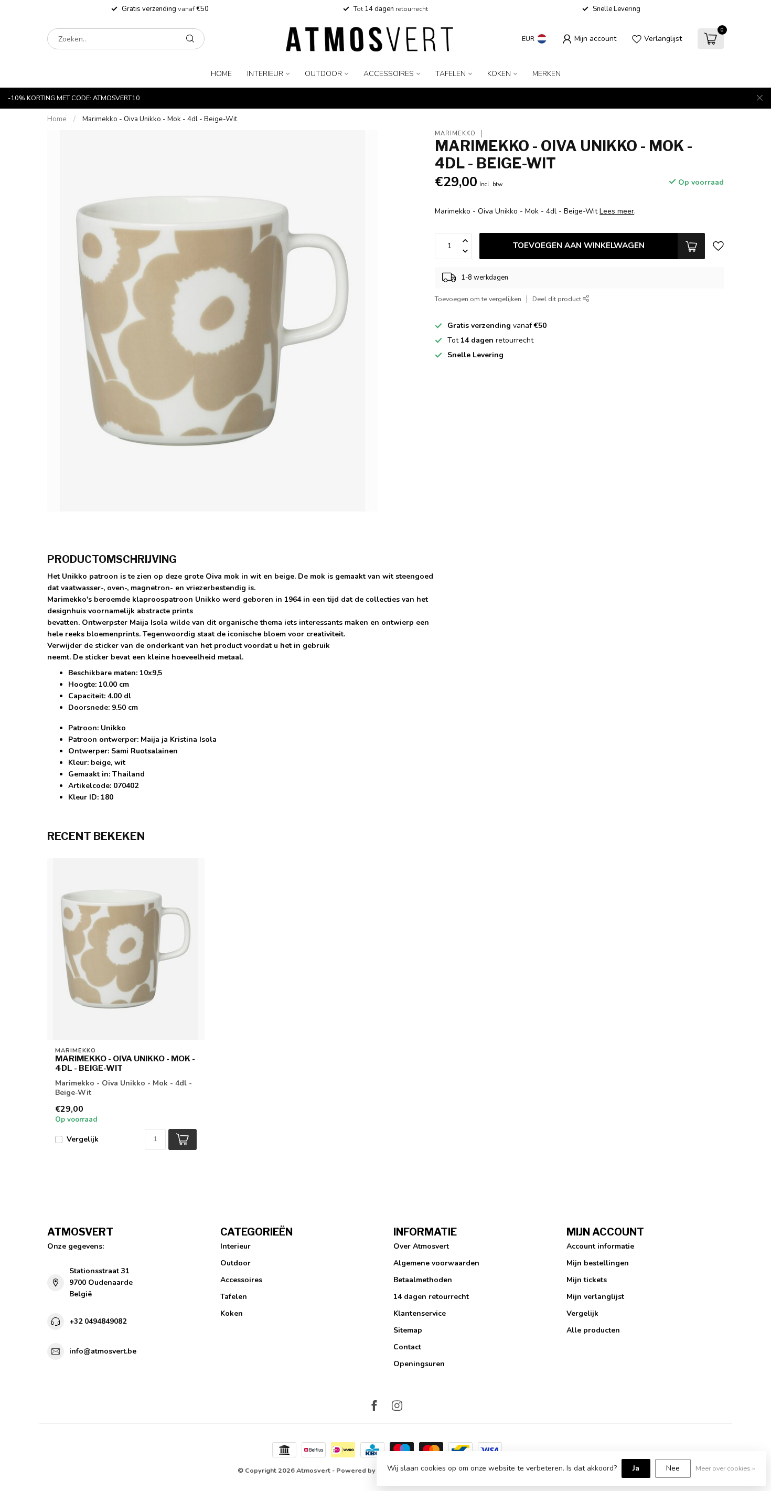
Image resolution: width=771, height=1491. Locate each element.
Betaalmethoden (422, 1280)
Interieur (265, 74)
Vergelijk (83, 1139)
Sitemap (407, 1330)
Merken (546, 74)
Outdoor (323, 74)
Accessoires (388, 74)
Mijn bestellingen (597, 1263)
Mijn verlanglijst (595, 1297)
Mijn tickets (586, 1280)
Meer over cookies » (725, 1468)
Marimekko (455, 133)
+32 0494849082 (97, 1321)
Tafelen (450, 74)
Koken (499, 74)
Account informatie (600, 1246)
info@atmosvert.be (102, 1351)
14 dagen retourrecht (431, 1297)
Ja (636, 1468)
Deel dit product (557, 298)
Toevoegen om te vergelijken (478, 298)
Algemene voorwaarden (436, 1263)
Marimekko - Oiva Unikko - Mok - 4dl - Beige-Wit (159, 119)
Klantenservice (419, 1313)
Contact (407, 1347)
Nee (673, 1468)
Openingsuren (419, 1364)
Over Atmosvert (421, 1246)
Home (221, 74)
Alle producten (593, 1330)
